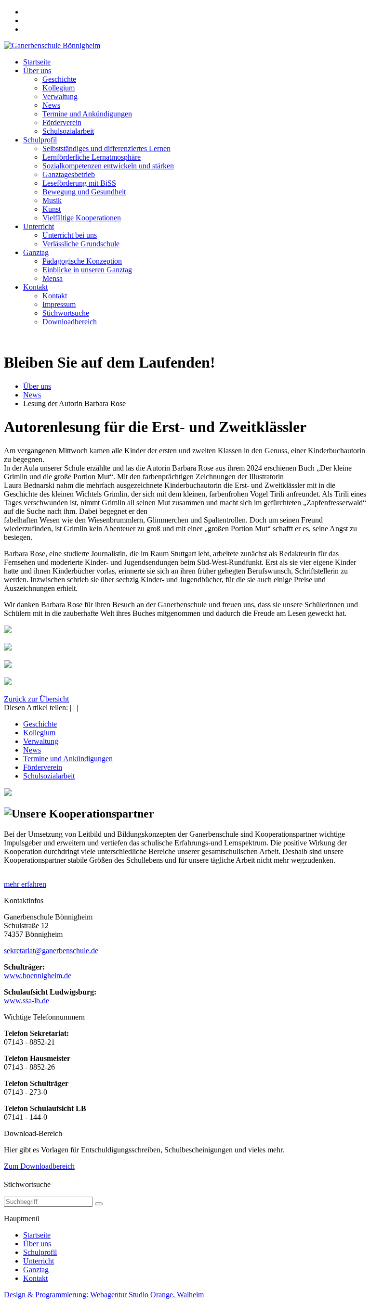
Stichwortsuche (65, 313)
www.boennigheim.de (37, 975)
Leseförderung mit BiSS (79, 183)
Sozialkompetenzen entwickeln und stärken (108, 166)
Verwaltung (60, 96)
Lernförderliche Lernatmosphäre (91, 157)
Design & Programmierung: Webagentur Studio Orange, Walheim (104, 1294)
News (51, 105)
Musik (52, 200)
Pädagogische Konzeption (82, 261)
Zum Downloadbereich (39, 1166)
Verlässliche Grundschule (80, 244)
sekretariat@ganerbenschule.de (51, 950)
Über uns (37, 70)
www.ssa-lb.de (26, 1000)
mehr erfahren (25, 884)
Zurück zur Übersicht (36, 699)
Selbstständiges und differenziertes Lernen (106, 148)
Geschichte (59, 79)
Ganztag (36, 252)
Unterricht (38, 226)
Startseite (37, 62)
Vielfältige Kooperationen (81, 218)
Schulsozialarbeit (68, 131)
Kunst (51, 209)
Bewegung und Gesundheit (84, 192)
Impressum (59, 304)
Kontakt (35, 287)
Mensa (52, 278)
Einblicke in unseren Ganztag (87, 270)
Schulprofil (40, 140)
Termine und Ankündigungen (87, 114)
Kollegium (58, 88)
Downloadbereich (69, 322)
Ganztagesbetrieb (68, 174)
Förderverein (61, 122)
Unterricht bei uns (69, 235)
